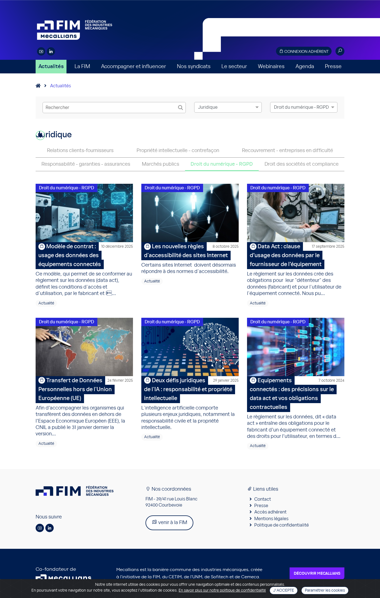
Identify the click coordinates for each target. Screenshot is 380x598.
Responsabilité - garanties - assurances (85, 164)
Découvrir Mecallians (317, 573)
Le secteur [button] (234, 66)
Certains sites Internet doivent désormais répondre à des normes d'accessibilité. (190, 259)
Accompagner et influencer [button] (133, 66)
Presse (333, 66)
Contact (262, 499)
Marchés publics (160, 164)
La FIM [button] (82, 66)
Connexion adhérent (306, 52)
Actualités (51, 66)
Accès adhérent (270, 512)
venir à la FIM (172, 522)
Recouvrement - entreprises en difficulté (287, 150)
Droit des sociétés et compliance (302, 164)
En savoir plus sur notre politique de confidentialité (222, 590)
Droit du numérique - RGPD (222, 164)
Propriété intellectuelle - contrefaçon (178, 150)
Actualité (46, 303)
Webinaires (271, 66)
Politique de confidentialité (281, 525)
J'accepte (283, 590)
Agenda (304, 66)
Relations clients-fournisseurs (80, 150)
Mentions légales (271, 519)
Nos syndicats (194, 66)
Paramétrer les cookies (325, 590)
